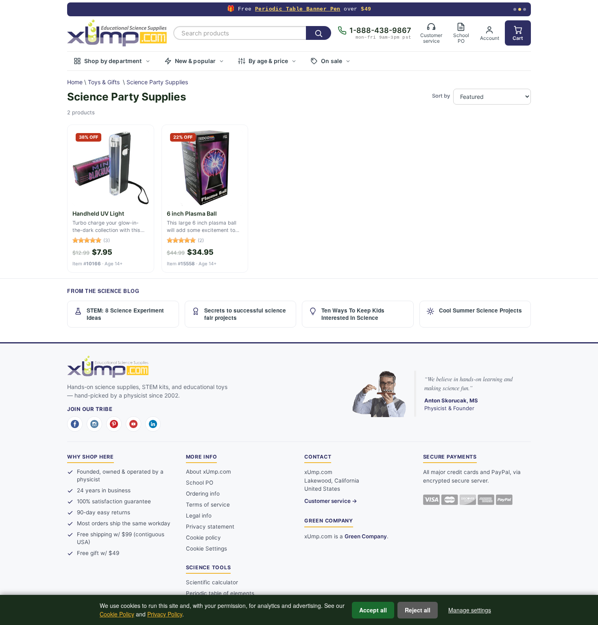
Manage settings (469, 610)
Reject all (417, 610)
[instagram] (94, 424)
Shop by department (113, 60)
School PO (199, 482)
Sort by (441, 95)
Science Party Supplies (157, 82)
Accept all (373, 610)
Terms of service (208, 504)
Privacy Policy (164, 614)
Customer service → (330, 501)
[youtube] (133, 424)
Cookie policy (203, 537)
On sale (331, 60)
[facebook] (75, 424)
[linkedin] (153, 424)
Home (75, 82)
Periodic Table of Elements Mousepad (296, 9)
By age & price (268, 60)
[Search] (318, 33)
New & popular (195, 60)
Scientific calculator (212, 582)
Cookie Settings (206, 548)
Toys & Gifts (104, 82)
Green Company (366, 536)
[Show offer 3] (524, 9)
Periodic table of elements (220, 593)
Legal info (199, 515)
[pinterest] (114, 424)
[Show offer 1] (514, 9)
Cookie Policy (117, 614)
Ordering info (203, 493)
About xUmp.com (208, 471)
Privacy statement (210, 526)
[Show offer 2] (519, 9)
